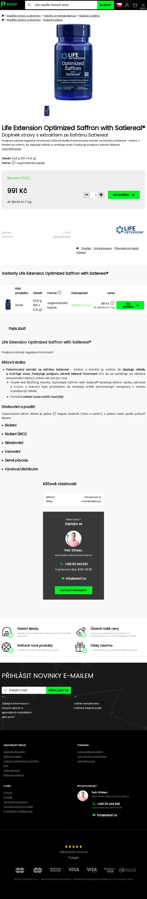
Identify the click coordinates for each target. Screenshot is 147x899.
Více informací (11, 149)
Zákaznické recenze (74, 852)
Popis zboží (17, 328)
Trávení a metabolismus (60, 16)
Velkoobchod (12, 770)
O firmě (8, 792)
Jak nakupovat (86, 761)
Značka (86, 248)
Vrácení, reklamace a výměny (21, 761)
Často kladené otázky (90, 752)
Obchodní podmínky (16, 802)
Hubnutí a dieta (89, 16)
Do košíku (121, 194)
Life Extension (62, 236)
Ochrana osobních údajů (18, 806)
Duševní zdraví (53, 20)
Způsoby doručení (14, 752)
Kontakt (8, 797)
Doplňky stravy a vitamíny (24, 16)
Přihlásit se (58, 690)
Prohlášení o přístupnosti (18, 811)
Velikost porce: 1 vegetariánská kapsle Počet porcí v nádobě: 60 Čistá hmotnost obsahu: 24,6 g (69, 425)
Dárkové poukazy (14, 775)
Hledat (105, 5)
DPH (6, 766)
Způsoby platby (13, 756)
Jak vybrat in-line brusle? (92, 756)
